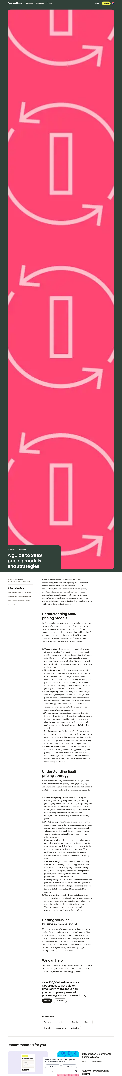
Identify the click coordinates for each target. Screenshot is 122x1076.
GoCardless (19, 579)
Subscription (23, 549)
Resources (40, 3)
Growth (75, 1022)
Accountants (61, 1028)
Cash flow (61, 1022)
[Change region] (113, 3)
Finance (87, 1022)
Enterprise (47, 1028)
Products (29, 3)
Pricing (49, 3)
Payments (47, 1022)
